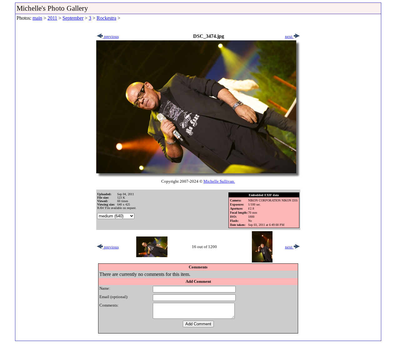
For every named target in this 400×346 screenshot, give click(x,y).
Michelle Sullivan (218, 181)
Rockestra (106, 18)
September (72, 18)
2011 (52, 18)
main (37, 18)
